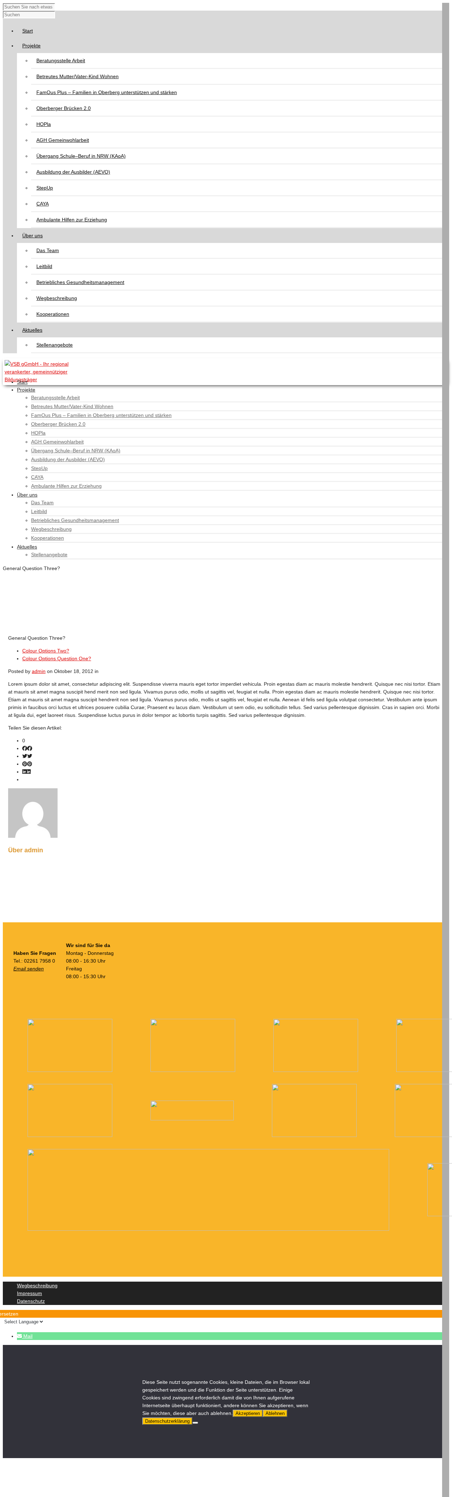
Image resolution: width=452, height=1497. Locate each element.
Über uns (27, 495)
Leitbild (44, 266)
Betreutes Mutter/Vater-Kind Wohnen (77, 76)
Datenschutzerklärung (167, 1421)
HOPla (43, 124)
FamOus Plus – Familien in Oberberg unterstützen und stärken (106, 92)
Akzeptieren (248, 1413)
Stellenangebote (54, 345)
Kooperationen (52, 314)
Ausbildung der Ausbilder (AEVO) (73, 172)
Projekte (26, 390)
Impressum (29, 1293)
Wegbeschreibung (56, 298)
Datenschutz (31, 1301)
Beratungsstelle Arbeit (60, 60)
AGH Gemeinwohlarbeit (62, 140)
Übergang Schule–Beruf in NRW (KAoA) (81, 156)
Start (22, 382)
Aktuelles (27, 547)
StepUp (44, 188)
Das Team (47, 250)
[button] (24, 1336)
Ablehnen (275, 1413)
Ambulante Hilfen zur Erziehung (71, 219)
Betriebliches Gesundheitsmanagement (80, 282)
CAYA (42, 204)
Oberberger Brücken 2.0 (63, 108)
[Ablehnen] (195, 1423)
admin (39, 671)
